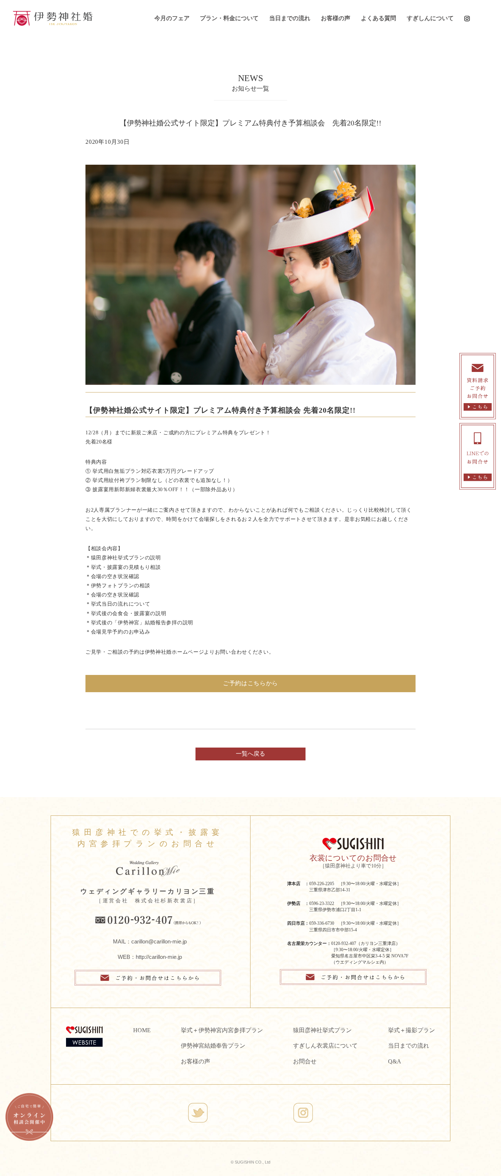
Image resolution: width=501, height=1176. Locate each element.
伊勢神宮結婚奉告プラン (213, 1045)
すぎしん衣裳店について (325, 1045)
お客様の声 (335, 18)
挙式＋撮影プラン (411, 1030)
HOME (142, 1030)
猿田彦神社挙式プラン (322, 1030)
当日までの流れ (289, 18)
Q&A (394, 1061)
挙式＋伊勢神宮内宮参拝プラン (222, 1030)
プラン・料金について (229, 18)
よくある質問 (378, 18)
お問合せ (305, 1061)
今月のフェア (172, 18)
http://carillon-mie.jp (159, 957)
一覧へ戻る (250, 753)
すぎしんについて (430, 18)
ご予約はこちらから (250, 683)
